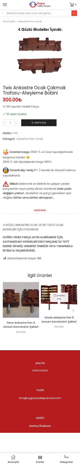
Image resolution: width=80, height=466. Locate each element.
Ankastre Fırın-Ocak (30, 21)
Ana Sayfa (9, 21)
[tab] (40, 210)
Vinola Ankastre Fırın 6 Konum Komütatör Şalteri (59, 319)
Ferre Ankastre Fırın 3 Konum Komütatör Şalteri (21, 325)
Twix (15, 133)
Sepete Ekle (40, 122)
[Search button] (74, 13)
